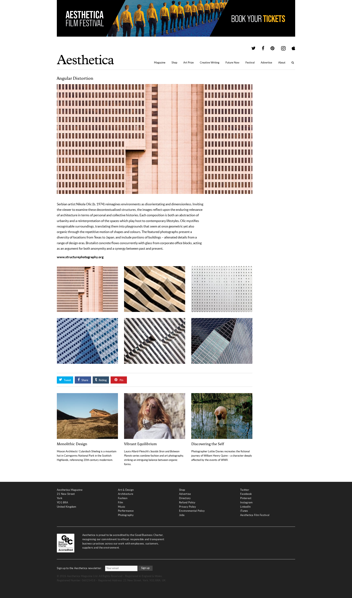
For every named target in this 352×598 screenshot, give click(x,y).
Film (120, 502)
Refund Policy (187, 502)
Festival (250, 62)
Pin (121, 380)
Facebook (246, 493)
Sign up (145, 568)
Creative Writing (209, 62)
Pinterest (245, 498)
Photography (126, 515)
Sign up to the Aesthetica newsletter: (79, 568)
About (281, 62)
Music (121, 506)
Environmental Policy (192, 510)
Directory (185, 498)
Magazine (159, 62)
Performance (126, 510)
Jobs (182, 515)
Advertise (266, 62)
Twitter (244, 489)
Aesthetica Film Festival (254, 515)
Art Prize (188, 62)
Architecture (125, 493)
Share (84, 380)
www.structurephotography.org (80, 257)
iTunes (244, 510)
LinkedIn (245, 506)
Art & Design (126, 489)
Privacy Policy (187, 506)
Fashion (122, 498)
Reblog (102, 380)
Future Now (232, 62)
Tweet (67, 380)
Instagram (246, 502)
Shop (174, 62)
